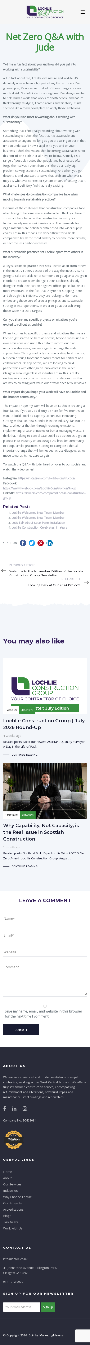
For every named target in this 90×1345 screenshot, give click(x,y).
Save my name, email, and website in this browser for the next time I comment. (43, 1014)
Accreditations (13, 1209)
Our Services (12, 1184)
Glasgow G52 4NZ (15, 1273)
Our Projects (12, 1203)
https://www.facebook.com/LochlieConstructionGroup (39, 488)
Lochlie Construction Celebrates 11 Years (39, 527)
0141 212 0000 (13, 1282)
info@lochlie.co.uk (15, 1259)
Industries (10, 1190)
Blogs (7, 1216)
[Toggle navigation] (83, 12)
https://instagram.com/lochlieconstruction (46, 478)
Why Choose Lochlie (17, 1197)
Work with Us (12, 1228)
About (7, 1178)
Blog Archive (27, 709)
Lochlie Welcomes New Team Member (38, 513)
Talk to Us (10, 1222)
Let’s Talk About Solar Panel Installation (38, 523)
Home (7, 1172)
